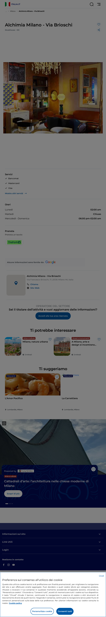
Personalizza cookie (42, 611)
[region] (53, 594)
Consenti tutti (65, 611)
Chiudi (101, 576)
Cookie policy (15, 603)
